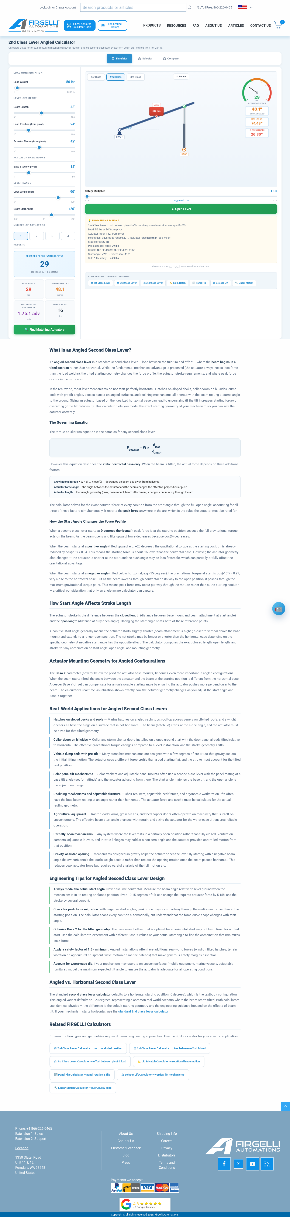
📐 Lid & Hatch (178, 283)
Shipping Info (167, 1134)
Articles (236, 25)
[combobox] (133, 7)
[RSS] (267, 1163)
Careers (166, 1141)
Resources (176, 25)
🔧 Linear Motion (244, 283)
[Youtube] (252, 1163)
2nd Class (115, 77)
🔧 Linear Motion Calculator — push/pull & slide (82, 1087)
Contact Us (260, 25)
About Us (213, 25)
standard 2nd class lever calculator (143, 1011)
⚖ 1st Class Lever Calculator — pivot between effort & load (170, 1048)
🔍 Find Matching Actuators (45, 329)
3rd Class (135, 77)
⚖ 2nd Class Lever (127, 283)
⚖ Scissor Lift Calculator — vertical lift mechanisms (152, 1074)
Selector (145, 58)
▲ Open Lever (181, 209)
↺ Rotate (181, 76)
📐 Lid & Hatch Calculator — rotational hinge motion (169, 1061)
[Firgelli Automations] (126, 1204)
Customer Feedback (126, 1148)
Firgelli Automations (167, 1214)
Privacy (166, 1148)
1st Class (96, 77)
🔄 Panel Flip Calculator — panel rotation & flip (82, 1074)
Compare (171, 58)
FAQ (196, 25)
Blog (125, 1155)
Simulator (119, 58)
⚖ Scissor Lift (220, 283)
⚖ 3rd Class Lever (153, 283)
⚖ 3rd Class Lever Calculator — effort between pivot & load (90, 1061)
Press (126, 1163)
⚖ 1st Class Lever (100, 283)
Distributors (167, 1155)
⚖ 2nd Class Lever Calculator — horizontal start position (88, 1048)
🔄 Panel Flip (199, 283)
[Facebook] (224, 1163)
